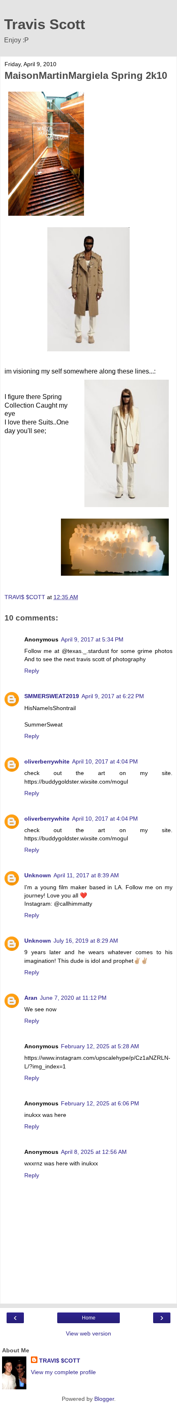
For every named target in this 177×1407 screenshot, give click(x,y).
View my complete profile (63, 1372)
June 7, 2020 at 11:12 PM (73, 997)
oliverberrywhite (47, 761)
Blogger (104, 1398)
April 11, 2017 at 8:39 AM (86, 875)
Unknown (37, 875)
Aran (30, 997)
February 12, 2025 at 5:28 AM (100, 1046)
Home (88, 1318)
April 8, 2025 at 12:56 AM (94, 1152)
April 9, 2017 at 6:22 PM (113, 696)
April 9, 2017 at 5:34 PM (92, 639)
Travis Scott (44, 24)
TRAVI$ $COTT (59, 1360)
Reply (31, 670)
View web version (88, 1333)
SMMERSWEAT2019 (51, 696)
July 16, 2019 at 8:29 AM (86, 940)
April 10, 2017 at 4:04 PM (105, 761)
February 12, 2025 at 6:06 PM (100, 1103)
